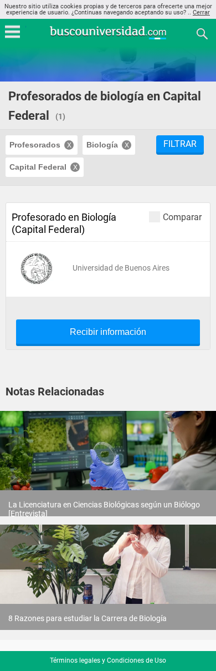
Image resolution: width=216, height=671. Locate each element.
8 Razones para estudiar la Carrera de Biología (87, 618)
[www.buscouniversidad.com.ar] (108, 38)
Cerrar (201, 12)
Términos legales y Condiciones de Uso (108, 660)
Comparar (182, 217)
